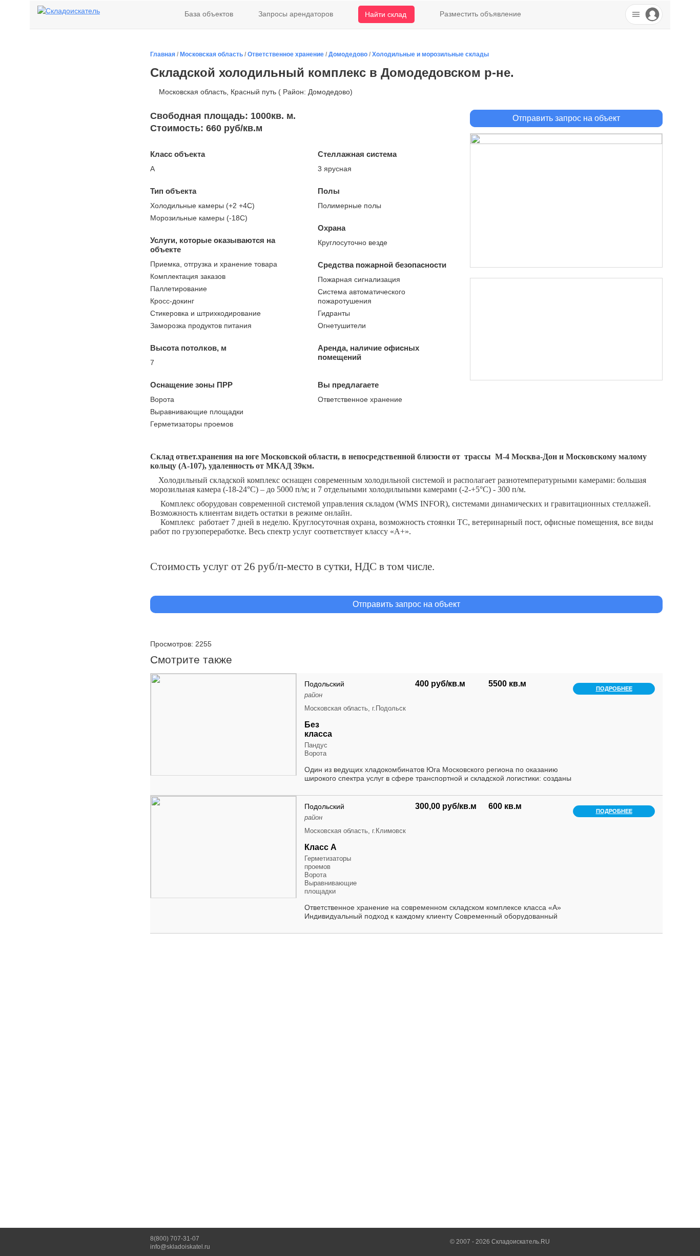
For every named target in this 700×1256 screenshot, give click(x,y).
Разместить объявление (480, 14)
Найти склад (385, 14)
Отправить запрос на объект (566, 118)
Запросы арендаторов (295, 14)
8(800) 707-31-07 (174, 1238)
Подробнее (614, 688)
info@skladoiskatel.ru (180, 1246)
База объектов (208, 14)
